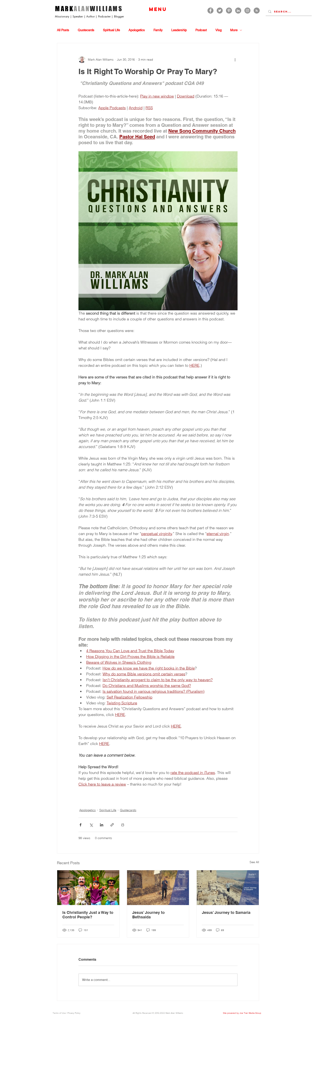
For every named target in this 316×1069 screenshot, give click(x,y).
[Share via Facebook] (80, 825)
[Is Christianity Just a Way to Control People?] (88, 887)
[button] (158, 9)
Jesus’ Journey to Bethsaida (148, 914)
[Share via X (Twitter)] (91, 825)
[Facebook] (210, 11)
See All (254, 862)
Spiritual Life (111, 30)
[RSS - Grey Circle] (257, 11)
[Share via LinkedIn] (102, 825)
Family (158, 30)
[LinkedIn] (238, 11)
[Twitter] (220, 11)
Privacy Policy (73, 1013)
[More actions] (235, 59)
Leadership (179, 30)
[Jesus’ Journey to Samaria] (228, 887)
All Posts (63, 30)
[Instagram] (247, 11)
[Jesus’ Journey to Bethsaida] (158, 887)
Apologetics (137, 30)
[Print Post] (123, 825)
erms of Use (60, 1013)
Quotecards (86, 30)
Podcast (201, 30)
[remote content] (158, 795)
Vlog (218, 30)
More (234, 30)
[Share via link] (112, 825)
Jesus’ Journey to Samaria (226, 912)
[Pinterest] (229, 11)
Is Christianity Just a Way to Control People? (87, 914)
